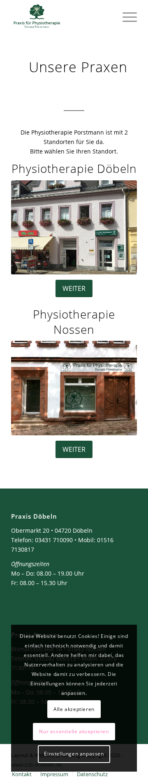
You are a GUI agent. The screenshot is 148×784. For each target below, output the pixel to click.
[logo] (61, 16)
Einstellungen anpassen (74, 753)
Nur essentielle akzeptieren (74, 731)
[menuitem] (125, 16)
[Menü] (125, 16)
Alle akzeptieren (74, 709)
